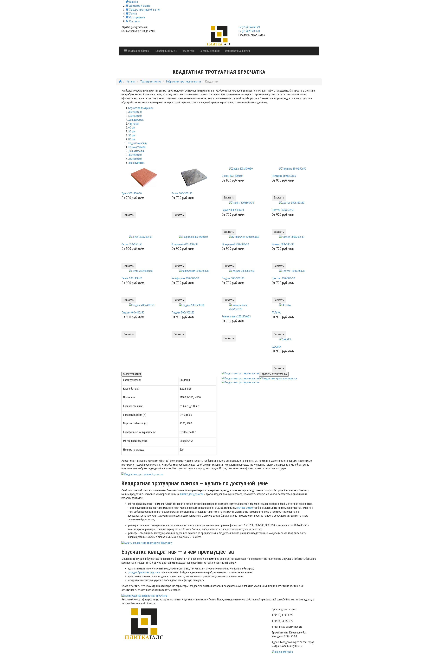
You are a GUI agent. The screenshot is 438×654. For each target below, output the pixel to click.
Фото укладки (136, 17)
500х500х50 (135, 116)
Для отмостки (136, 151)
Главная (133, 1)
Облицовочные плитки (237, 51)
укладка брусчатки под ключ (144, 572)
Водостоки (188, 51)
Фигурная (133, 123)
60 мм (131, 127)
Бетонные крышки (210, 51)
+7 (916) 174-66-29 (249, 27)
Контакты (134, 21)
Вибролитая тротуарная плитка (183, 81)
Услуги (132, 13)
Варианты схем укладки (274, 374)
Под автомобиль (137, 143)
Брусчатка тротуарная (140, 108)
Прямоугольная (136, 147)
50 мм (131, 135)
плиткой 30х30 (244, 507)
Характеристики (132, 374)
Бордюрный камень (166, 51)
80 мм (131, 139)
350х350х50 (135, 159)
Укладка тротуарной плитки (144, 9)
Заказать (129, 215)
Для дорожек (136, 119)
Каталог (131, 81)
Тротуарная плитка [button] (138, 51)
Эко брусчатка (136, 162)
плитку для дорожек (191, 494)
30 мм (131, 131)
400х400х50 (135, 155)
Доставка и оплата (139, 5)
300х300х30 (135, 112)
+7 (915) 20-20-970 (249, 31)
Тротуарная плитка (150, 81)
